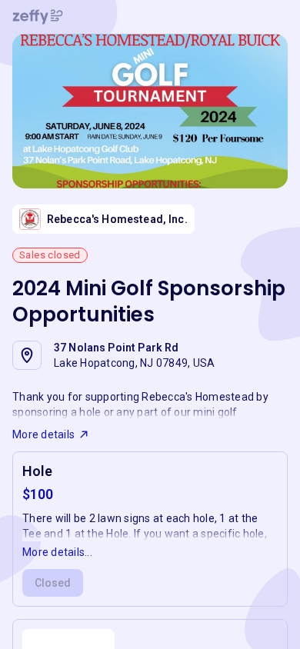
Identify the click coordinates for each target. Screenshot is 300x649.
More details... (57, 552)
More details (43, 434)
